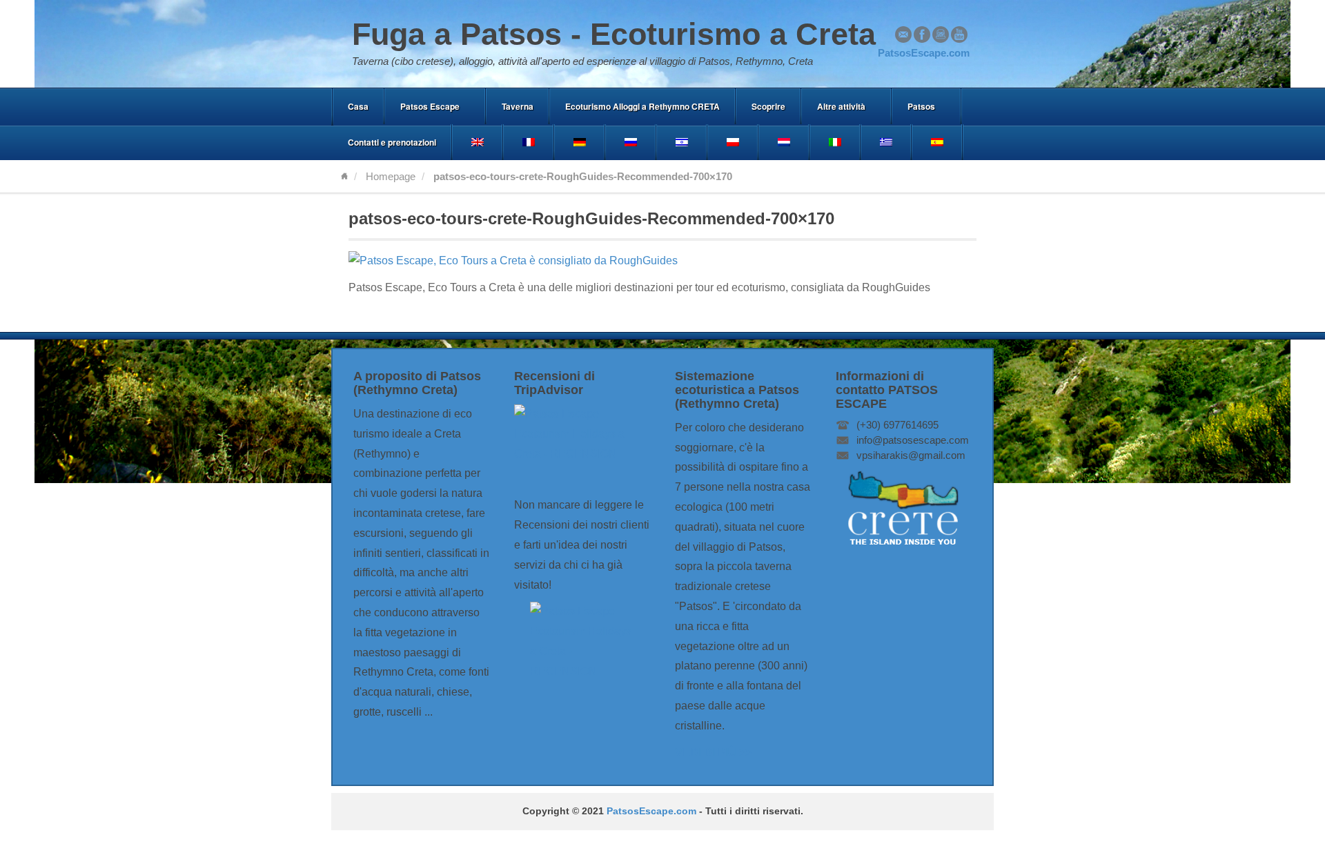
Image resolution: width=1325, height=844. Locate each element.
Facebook (922, 34)
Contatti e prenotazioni (392, 142)
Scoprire (768, 106)
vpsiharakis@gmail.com (910, 455)
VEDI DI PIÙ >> (713, 752)
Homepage (390, 176)
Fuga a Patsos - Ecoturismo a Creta (614, 34)
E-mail (903, 34)
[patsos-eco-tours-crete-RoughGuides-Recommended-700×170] (513, 260)
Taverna (517, 106)
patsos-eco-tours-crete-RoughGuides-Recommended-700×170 (591, 218)
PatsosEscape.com (651, 811)
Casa (358, 106)
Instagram (940, 34)
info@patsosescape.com (912, 440)
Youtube (959, 34)
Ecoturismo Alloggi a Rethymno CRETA (642, 106)
